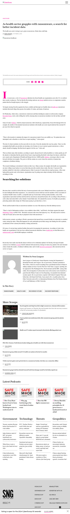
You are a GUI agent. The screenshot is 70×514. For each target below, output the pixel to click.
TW (53, 507)
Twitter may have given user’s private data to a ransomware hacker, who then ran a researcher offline (30, 361)
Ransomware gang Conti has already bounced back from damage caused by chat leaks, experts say (30, 370)
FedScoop (38, 486)
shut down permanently (46, 247)
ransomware (24, 98)
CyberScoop (39, 503)
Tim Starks (8, 346)
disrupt (41, 100)
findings (14, 123)
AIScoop (38, 507)
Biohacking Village (8, 212)
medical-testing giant (8, 232)
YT (63, 507)
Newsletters (53, 486)
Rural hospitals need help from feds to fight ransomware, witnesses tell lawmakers (42, 306)
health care (55, 107)
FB (50, 507)
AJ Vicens (25, 322)
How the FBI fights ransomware (42, 402)
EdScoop (38, 499)
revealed (18, 245)
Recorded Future (7, 116)
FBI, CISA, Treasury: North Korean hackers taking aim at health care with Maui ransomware (28, 343)
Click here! (48, 511)
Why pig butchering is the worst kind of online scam (26, 404)
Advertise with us (55, 490)
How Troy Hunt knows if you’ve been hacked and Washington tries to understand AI (10, 405)
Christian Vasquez (28, 313)
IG (59, 507)
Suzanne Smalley (10, 373)
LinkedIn (57, 507)
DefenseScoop (40, 490)
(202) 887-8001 (53, 499)
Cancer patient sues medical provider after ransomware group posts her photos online (42, 318)
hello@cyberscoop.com (58, 503)
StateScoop (39, 495)
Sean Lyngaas (8, 34)
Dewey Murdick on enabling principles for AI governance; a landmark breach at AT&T (60, 406)
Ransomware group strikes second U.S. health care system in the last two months (25, 352)
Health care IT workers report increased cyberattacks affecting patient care (40, 330)
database (47, 157)
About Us (6, 502)
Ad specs (52, 495)
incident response (51, 291)
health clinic (49, 230)
